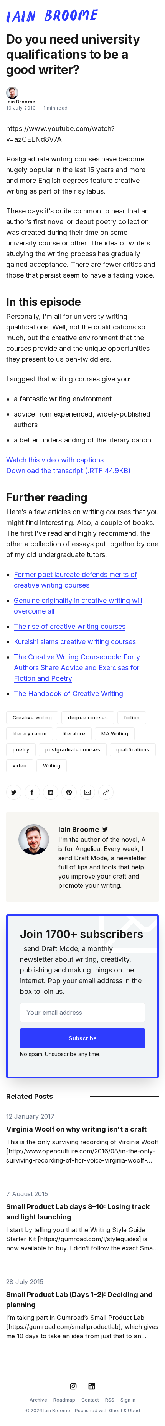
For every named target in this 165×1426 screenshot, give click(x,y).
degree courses (88, 717)
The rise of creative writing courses (69, 626)
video (20, 766)
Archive (38, 1400)
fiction (132, 717)
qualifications (132, 750)
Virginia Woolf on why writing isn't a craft (76, 1129)
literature (74, 733)
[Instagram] (73, 1386)
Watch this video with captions (55, 460)
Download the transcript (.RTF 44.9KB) (68, 471)
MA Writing (114, 733)
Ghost (115, 1410)
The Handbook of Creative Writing (68, 694)
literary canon (29, 733)
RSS (109, 1400)
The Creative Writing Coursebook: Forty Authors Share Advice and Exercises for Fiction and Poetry (77, 667)
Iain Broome (21, 102)
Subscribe (83, 1038)
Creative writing (32, 717)
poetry (21, 750)
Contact (90, 1400)
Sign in (127, 1400)
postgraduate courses (72, 750)
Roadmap (64, 1400)
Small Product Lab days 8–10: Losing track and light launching (78, 1212)
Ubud (134, 1410)
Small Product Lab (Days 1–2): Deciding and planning (79, 1299)
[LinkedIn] (92, 1386)
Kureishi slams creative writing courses (75, 642)
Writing (52, 766)
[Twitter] (105, 829)
